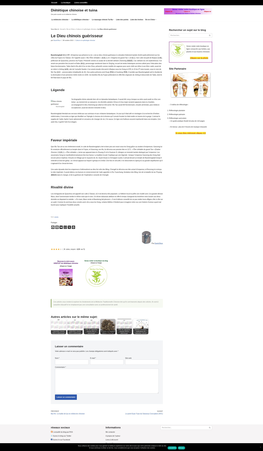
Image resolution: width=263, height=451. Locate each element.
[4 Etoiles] (59, 249)
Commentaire (60, 367)
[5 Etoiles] (61, 249)
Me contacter (110, 432)
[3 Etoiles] (56, 249)
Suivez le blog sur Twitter (61, 436)
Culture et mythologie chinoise (86, 29)
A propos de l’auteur (113, 436)
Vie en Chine (70, 29)
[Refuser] (260, 447)
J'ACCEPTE (172, 448)
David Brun (57, 40)
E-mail (93, 358)
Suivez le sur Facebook (61, 440)
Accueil (54, 2)
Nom (57, 358)
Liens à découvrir (112, 440)
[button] (69, 19)
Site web (128, 358)
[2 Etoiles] (54, 249)
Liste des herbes (136, 19)
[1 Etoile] (52, 249)
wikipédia (56, 216)
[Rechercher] (210, 35)
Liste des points (122, 19)
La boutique (65, 2)
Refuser (181, 448)
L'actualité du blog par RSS (62, 432)
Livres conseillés (80, 2)
